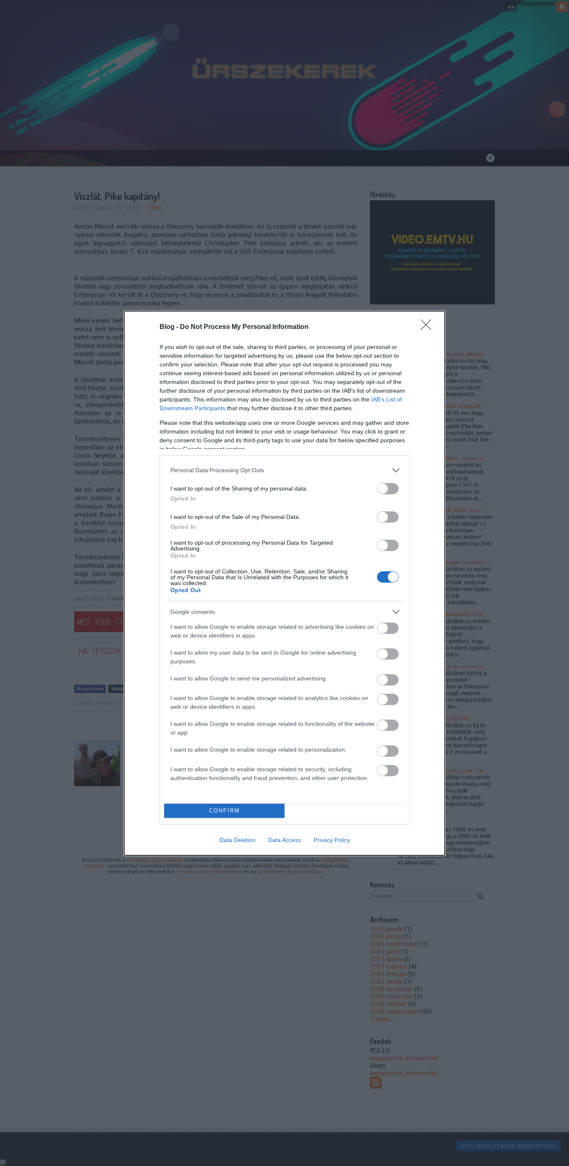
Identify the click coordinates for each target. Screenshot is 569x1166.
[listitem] (284, 470)
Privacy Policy (332, 840)
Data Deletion (237, 840)
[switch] (388, 488)
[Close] (429, 327)
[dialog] (284, 583)
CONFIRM (224, 810)
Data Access (284, 840)
